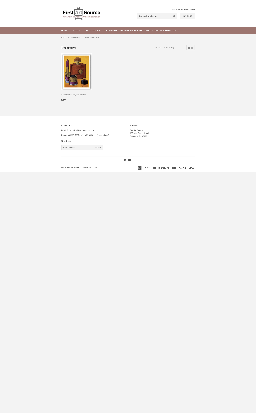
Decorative (75, 38)
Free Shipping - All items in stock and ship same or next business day (140, 30)
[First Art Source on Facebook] (129, 160)
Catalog (76, 30)
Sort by (158, 48)
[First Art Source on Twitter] (125, 160)
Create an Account (188, 10)
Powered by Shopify (89, 167)
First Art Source (73, 167)
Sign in (174, 10)
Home (64, 30)
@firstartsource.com (85, 130)
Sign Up (98, 148)
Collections (92, 30)
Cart (189, 16)
